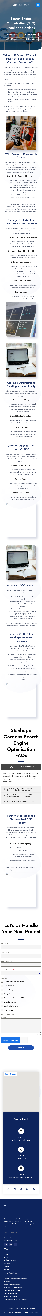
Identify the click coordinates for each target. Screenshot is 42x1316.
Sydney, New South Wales (21, 1140)
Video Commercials (10, 1296)
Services (4, 979)
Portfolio (7, 1266)
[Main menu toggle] (38, 5)
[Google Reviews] (6, 1244)
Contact (6, 1269)
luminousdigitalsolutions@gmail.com (21, 1177)
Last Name (6, 952)
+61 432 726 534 (21, 1159)
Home (6, 1254)
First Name (6, 943)
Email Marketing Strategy (12, 1290)
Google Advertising (10, 1293)
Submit (21, 1048)
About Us (7, 1257)
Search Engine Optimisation (13, 1287)
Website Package (10, 1260)
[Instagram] (10, 1244)
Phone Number (7, 970)
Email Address (7, 961)
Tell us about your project (8, 1015)
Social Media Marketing (12, 1284)
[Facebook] (15, 1244)
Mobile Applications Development (15, 1299)
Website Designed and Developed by (13, 1312)
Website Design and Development (15, 1278)
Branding (7, 1281)
